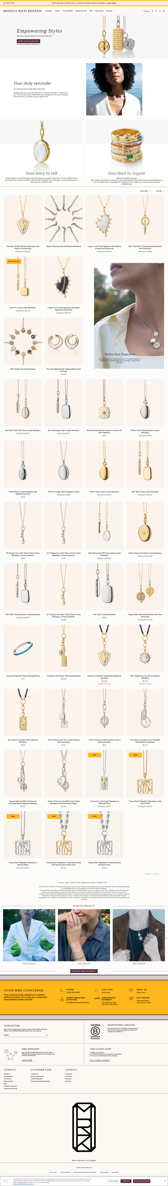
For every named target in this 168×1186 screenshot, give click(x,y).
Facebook (68, 1076)
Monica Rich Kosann (83, 1168)
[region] (84, 1181)
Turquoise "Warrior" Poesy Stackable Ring (23, 676)
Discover (93, 1160)
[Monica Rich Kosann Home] (22, 11)
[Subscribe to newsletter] (46, 1035)
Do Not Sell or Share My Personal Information (85, 1172)
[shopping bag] (163, 11)
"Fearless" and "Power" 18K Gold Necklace (64, 676)
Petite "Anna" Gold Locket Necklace (104, 491)
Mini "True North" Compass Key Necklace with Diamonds (145, 247)
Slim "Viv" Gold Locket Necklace (23, 307)
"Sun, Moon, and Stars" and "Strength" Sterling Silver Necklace (145, 741)
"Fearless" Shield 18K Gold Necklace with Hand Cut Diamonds (22, 247)
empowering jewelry (106, 894)
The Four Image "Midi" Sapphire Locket (63, 491)
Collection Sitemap (10, 1086)
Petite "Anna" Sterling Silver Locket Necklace (145, 431)
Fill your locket (100, 1060)
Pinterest (68, 1079)
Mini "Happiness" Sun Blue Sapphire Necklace (145, 677)
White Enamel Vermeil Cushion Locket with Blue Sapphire (104, 431)
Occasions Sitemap (10, 1088)
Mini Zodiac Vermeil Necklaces (22, 369)
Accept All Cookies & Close (141, 1181)
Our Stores (7, 1079)
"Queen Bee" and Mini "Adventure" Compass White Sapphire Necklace (22, 802)
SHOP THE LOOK (29, 963)
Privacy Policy (53, 1172)
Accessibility (115, 1172)
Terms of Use (22, 1182)
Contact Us (34, 1074)
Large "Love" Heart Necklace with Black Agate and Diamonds (64, 308)
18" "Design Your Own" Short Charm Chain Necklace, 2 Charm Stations (23, 554)
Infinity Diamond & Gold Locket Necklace (145, 553)
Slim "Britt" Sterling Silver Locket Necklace (23, 614)
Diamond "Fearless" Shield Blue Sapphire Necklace (104, 677)
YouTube (68, 1081)
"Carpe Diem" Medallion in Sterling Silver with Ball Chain (104, 863)
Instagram (68, 1074)
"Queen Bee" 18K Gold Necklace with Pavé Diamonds (145, 615)
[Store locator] (152, 11)
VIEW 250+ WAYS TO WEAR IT (84, 971)
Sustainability (8, 1076)
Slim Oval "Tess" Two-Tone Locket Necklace (22, 430)
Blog (5, 1083)
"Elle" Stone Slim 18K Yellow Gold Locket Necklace (104, 554)
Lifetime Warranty (37, 1079)
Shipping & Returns (37, 1076)
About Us (7, 1074)
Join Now (27, 1060)
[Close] (165, 1181)
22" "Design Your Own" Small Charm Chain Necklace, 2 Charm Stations (64, 615)
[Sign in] (160, 11)
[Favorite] (156, 11)
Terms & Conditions (65, 1172)
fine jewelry (67, 887)
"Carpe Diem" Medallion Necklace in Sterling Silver (23, 863)
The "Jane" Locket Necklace (104, 614)
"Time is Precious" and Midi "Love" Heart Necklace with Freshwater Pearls (63, 802)
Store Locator (8, 1081)
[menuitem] (48, 11)
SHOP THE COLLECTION (28, 41)
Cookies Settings (113, 1181)
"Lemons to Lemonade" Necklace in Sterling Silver (104, 802)
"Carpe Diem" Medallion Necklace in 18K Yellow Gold (145, 802)
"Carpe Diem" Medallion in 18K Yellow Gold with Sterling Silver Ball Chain (63, 863)
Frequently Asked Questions (40, 1081)
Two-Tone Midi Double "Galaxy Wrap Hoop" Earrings (63, 370)
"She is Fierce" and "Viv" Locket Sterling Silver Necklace (64, 741)
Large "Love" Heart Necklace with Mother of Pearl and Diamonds (104, 247)
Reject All (126, 1181)
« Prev (147, 874)
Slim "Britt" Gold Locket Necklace (145, 491)
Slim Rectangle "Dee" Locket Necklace (63, 430)
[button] (162, 11)
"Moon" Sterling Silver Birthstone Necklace (63, 246)
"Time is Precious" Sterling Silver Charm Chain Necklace (104, 741)
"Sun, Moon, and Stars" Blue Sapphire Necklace (23, 741)
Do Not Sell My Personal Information (23, 1184)
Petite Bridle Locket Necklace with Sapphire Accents (23, 493)
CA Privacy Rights (104, 1172)
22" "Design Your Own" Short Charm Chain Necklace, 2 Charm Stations (64, 554)
